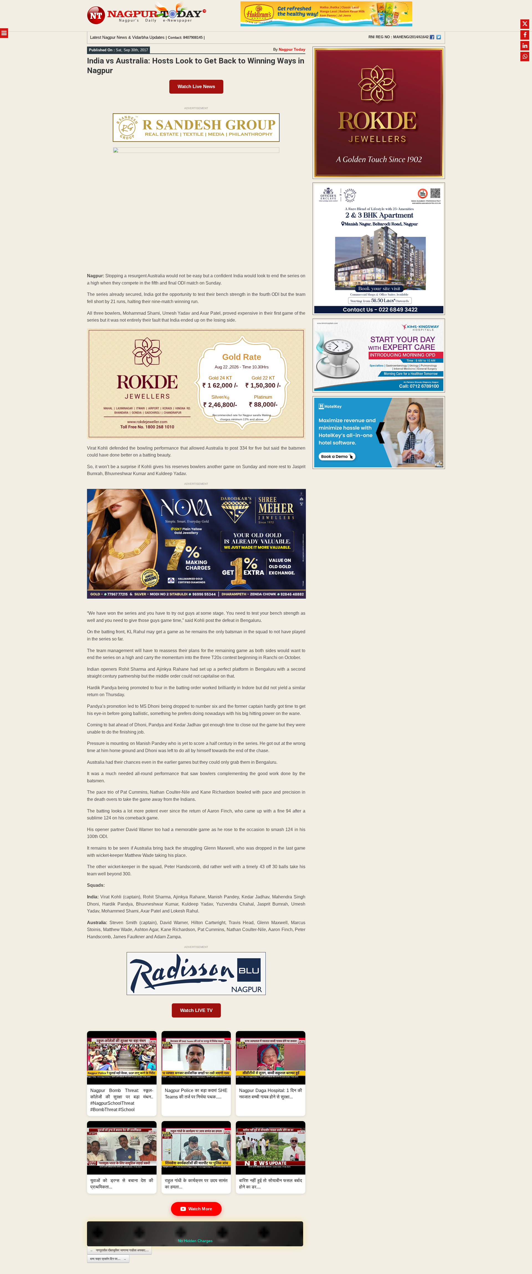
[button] (122, 1073)
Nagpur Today (292, 49)
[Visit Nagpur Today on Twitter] (438, 37)
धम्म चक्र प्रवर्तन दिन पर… (108, 1258)
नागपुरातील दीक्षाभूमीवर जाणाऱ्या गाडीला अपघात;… (119, 1250)
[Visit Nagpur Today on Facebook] (432, 37)
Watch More (200, 1208)
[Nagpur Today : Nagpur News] (147, 15)
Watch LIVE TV (196, 1010)
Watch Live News (196, 86)
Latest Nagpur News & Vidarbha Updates (127, 37)
